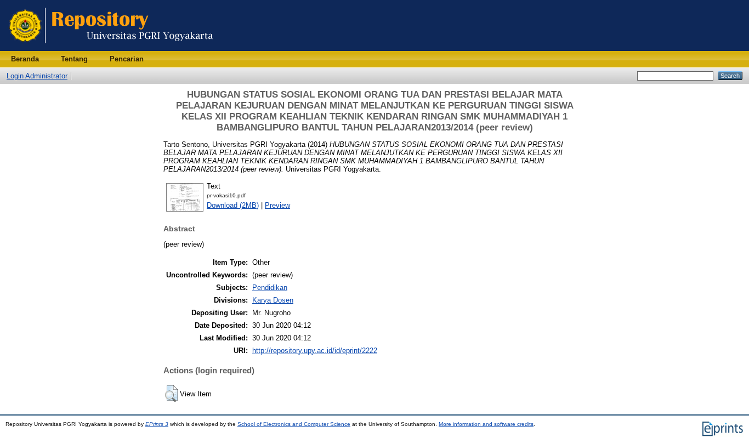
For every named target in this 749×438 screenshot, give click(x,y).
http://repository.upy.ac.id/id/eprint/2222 (314, 350)
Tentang (74, 59)
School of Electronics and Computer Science (293, 424)
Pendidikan (269, 287)
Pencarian (127, 59)
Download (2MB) (233, 205)
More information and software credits (486, 424)
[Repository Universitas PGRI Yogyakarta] (111, 48)
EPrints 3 (156, 424)
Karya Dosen (272, 300)
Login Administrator (37, 76)
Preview (277, 205)
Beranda (25, 59)
